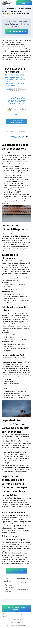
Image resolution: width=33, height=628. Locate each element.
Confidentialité (17, 136)
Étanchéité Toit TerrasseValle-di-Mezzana (9, 588)
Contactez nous (17, 622)
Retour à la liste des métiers (17, 131)
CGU (12, 136)
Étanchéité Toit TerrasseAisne (23, 591)
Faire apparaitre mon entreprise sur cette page (17, 615)
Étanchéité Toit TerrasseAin (23, 584)
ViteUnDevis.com (15, 137)
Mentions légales (17, 619)
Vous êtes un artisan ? (23, 137)
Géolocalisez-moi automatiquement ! (17, 121)
